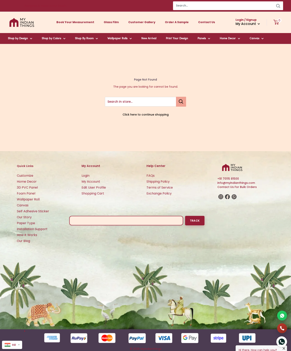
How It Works (27, 235)
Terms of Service (159, 187)
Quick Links (25, 166)
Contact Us (206, 22)
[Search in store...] (181, 102)
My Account (91, 181)
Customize (25, 175)
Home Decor (228, 38)
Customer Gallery (141, 22)
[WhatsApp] (282, 316)
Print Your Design (177, 38)
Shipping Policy (158, 181)
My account (246, 23)
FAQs (150, 175)
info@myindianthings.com (236, 183)
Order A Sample (177, 22)
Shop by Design (18, 38)
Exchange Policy (159, 193)
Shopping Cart (93, 193)
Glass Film (111, 22)
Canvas (254, 38)
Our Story (24, 217)
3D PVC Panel (27, 187)
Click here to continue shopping (146, 115)
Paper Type (26, 223)
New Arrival (148, 38)
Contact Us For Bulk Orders (237, 187)
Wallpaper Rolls (117, 38)
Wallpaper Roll (28, 199)
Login (85, 175)
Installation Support (32, 229)
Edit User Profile (94, 187)
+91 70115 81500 (228, 179)
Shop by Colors (51, 38)
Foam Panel (26, 193)
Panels (202, 38)
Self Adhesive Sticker (33, 211)
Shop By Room (84, 38)
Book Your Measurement (75, 22)
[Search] (278, 5)
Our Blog (23, 241)
